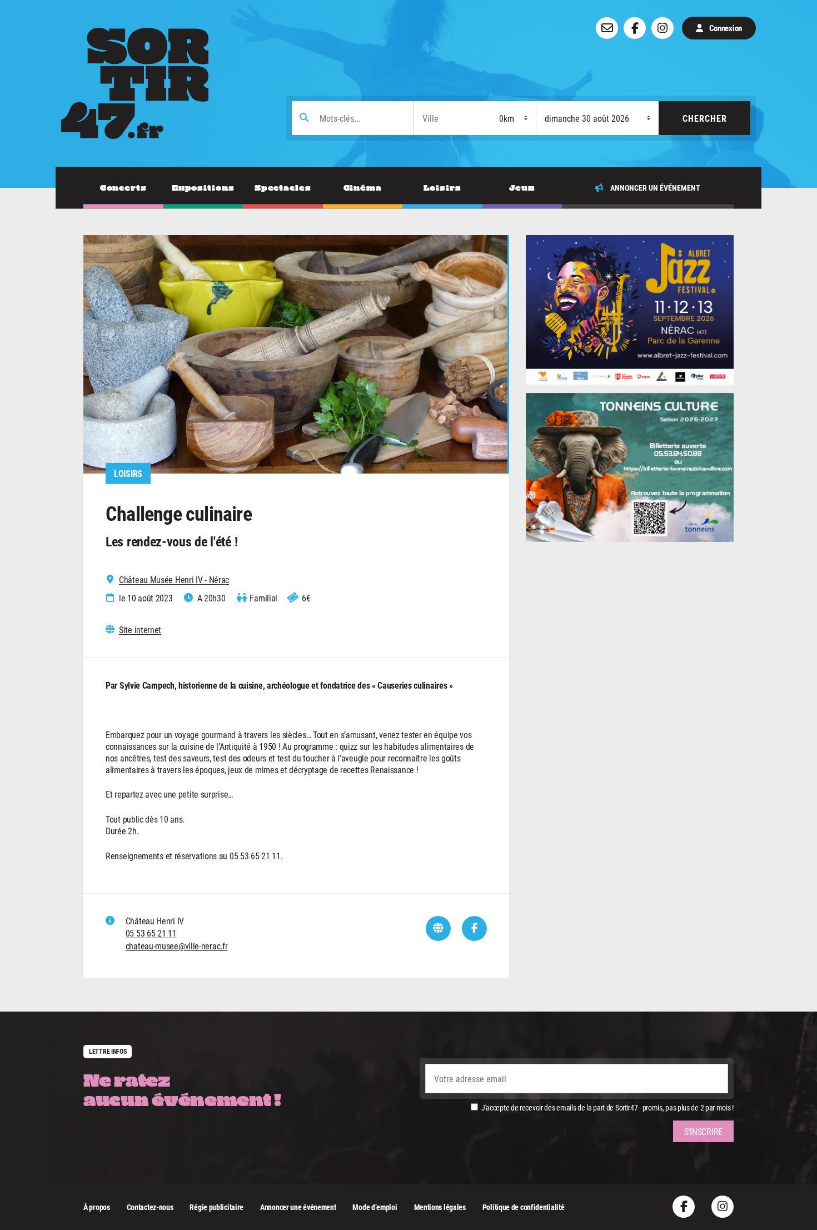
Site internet (140, 630)
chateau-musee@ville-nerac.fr (177, 946)
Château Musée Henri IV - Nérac (174, 580)
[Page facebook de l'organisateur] (474, 928)
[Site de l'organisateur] (438, 928)
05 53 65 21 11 (151, 933)
